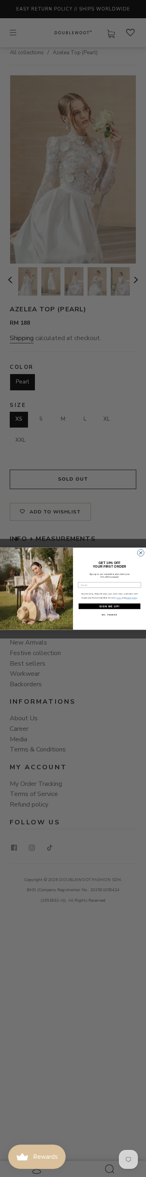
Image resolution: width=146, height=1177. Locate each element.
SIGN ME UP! (109, 605)
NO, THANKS (109, 614)
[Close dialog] (140, 552)
